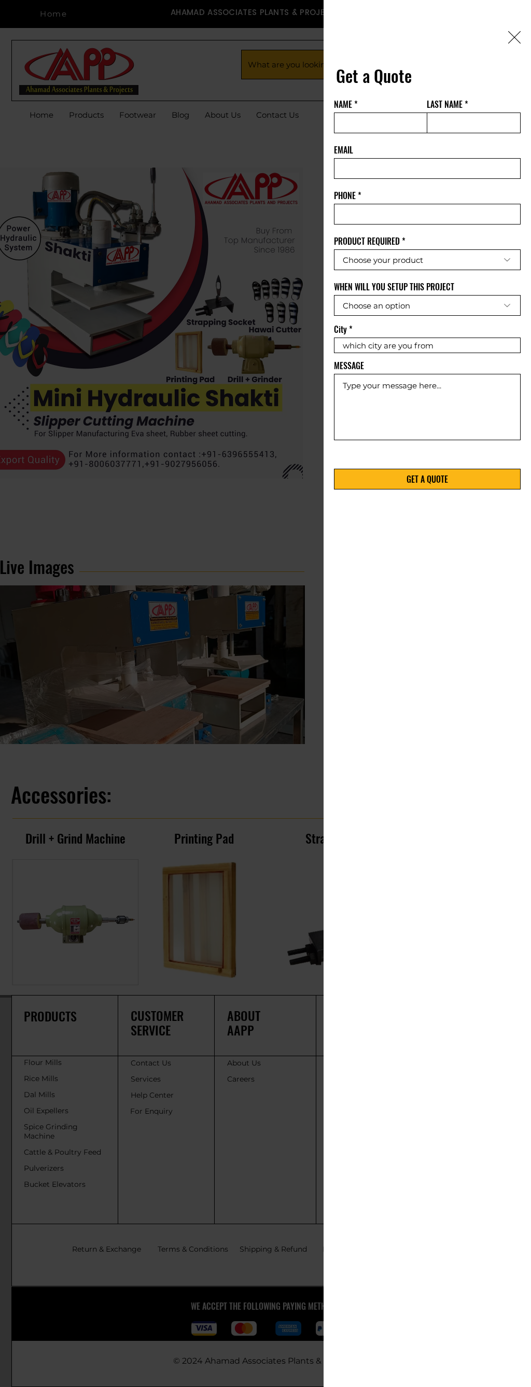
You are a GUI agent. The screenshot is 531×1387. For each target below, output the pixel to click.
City (340, 329)
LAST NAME (445, 104)
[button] (514, 37)
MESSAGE (349, 365)
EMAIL (343, 150)
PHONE (345, 195)
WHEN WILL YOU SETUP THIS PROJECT (394, 287)
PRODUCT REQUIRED (367, 241)
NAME (343, 104)
